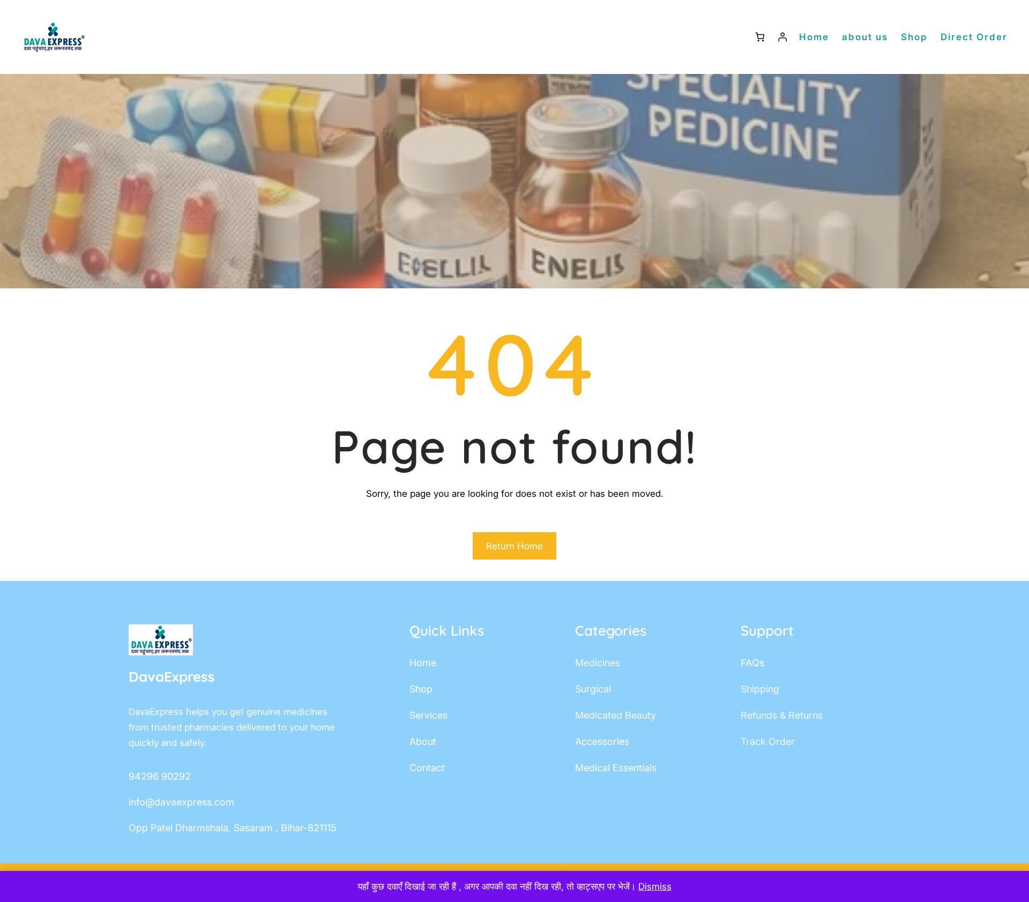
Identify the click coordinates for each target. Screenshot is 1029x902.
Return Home (514, 546)
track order (768, 741)
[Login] (782, 37)
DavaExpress (172, 676)
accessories (602, 741)
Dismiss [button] (655, 886)
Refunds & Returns (782, 715)
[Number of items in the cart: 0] (759, 37)
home (422, 662)
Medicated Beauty (615, 715)
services (428, 715)
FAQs (753, 662)
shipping (760, 689)
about (422, 741)
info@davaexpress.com (181, 802)
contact (427, 767)
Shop (914, 37)
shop (421, 689)
